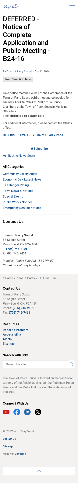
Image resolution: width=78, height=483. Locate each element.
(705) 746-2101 (23, 308)
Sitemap (9, 343)
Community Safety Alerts (20, 174)
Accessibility (12, 334)
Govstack (20, 453)
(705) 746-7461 (19, 312)
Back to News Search (22, 155)
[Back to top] (39, 471)
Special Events (13, 196)
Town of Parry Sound (19, 71)
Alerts (7, 339)
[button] (71, 364)
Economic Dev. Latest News (22, 179)
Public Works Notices (18, 202)
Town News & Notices (17, 79)
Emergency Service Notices (22, 208)
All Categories (13, 167)
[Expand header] (72, 5)
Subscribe (40, 148)
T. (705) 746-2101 (15, 249)
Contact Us (9, 438)
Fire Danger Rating (16, 185)
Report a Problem (15, 330)
